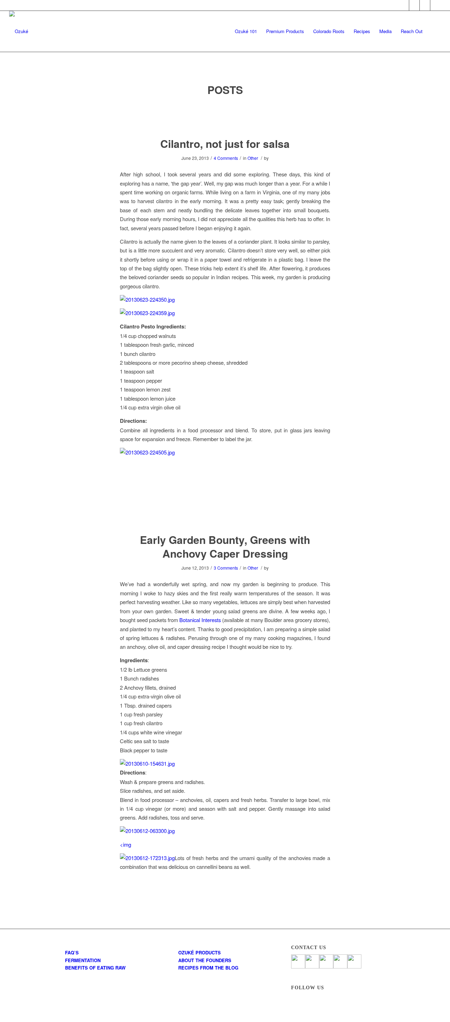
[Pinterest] (425, 5)
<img (125, 844)
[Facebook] (404, 5)
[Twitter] (414, 5)
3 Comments (226, 568)
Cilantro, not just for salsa (225, 143)
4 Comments (226, 158)
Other (253, 158)
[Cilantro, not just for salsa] (225, 117)
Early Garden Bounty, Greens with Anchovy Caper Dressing (225, 546)
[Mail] (435, 5)
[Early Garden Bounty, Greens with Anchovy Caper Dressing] (225, 513)
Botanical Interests (200, 619)
